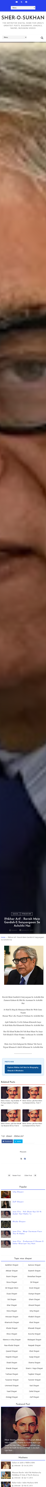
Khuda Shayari (19, 1221)
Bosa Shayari (12, 1282)
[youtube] (17, 3)
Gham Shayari (34, 1299)
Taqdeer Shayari (34, 1374)
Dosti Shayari (34, 1288)
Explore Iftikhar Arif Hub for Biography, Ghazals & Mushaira (23, 1069)
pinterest (29, 1141)
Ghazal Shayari (34, 1305)
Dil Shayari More (11, 1288)
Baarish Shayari (34, 1270)
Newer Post (16, 1175)
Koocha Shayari (34, 1334)
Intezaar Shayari (11, 1316)
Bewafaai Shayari (34, 1276)
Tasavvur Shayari (12, 1380)
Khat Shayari (34, 1322)
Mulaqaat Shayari (34, 1339)
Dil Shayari (34, 1282)
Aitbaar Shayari (12, 1270)
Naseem (14, 930)
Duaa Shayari (12, 1293)
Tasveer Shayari (34, 1380)
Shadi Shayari (12, 1362)
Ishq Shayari (18, 1192)
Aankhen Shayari (11, 1265)
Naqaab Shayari (34, 1345)
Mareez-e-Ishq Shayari (12, 1339)
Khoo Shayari (12, 1334)
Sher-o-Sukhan (23, 18)
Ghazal (16, 914)
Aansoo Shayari (34, 1265)
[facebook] (26, 3)
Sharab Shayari (12, 1368)
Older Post (28, 1175)
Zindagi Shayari (12, 1397)
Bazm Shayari (11, 1276)
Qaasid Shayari (12, 1351)
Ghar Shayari (12, 1305)
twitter (19, 1141)
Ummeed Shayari (12, 1385)
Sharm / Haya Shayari (34, 1368)
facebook (8, 1141)
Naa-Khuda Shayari (11, 1345)
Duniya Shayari (34, 1293)
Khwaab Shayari (34, 1328)
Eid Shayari (11, 1299)
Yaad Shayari (12, 1391)
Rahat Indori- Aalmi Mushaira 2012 (25, 1483)
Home (3, 937)
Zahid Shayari (34, 1391)
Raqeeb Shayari (12, 1357)
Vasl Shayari (34, 1385)
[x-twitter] (21, 3)
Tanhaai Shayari (11, 1374)
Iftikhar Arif (26, 914)
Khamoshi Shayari (12, 1322)
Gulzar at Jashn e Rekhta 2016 (23, 1463)
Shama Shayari (34, 1362)
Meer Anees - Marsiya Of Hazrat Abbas (23, 1440)
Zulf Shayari (18, 1202)
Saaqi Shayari (34, 1357)
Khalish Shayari (34, 1316)
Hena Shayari (12, 1311)
